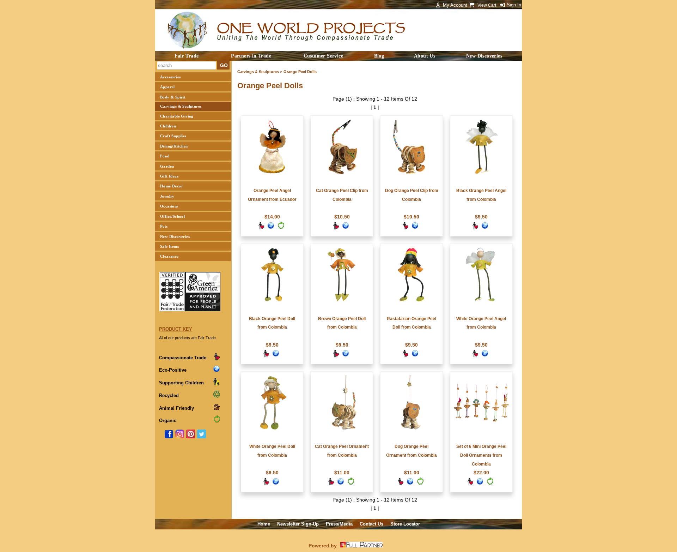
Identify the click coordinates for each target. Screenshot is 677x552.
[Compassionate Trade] (261, 228)
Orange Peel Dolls (300, 72)
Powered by (323, 545)
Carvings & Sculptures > (259, 72)
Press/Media (339, 524)
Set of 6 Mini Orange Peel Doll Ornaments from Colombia (481, 455)
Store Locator (405, 524)
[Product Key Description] (216, 359)
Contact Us (371, 524)
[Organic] (280, 228)
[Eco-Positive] (271, 228)
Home (263, 524)
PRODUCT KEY (175, 329)
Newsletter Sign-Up (298, 524)
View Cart (487, 5)
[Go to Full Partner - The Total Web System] (361, 545)
